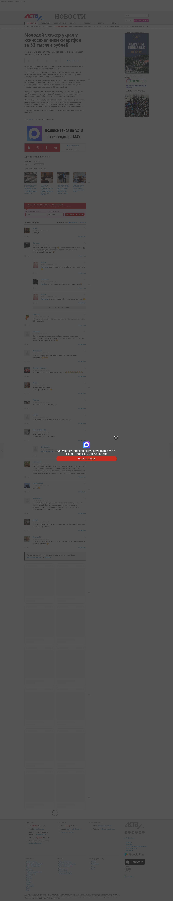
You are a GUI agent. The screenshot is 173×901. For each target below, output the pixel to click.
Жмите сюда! (86, 458)
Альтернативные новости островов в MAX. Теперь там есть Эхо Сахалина (86, 452)
